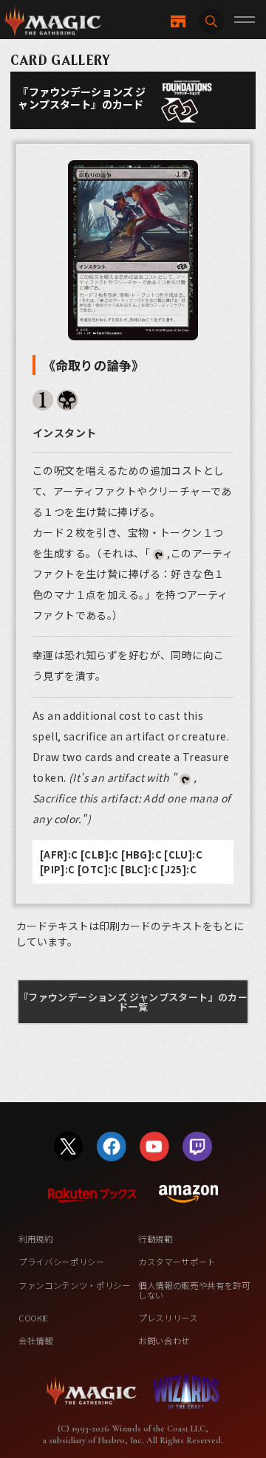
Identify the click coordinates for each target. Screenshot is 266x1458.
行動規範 (155, 1239)
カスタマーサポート (177, 1262)
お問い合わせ (164, 1341)
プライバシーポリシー (61, 1262)
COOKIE (33, 1318)
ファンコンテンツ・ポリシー (74, 1285)
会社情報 (35, 1341)
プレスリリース (168, 1318)
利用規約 (35, 1239)
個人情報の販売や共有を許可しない (194, 1290)
